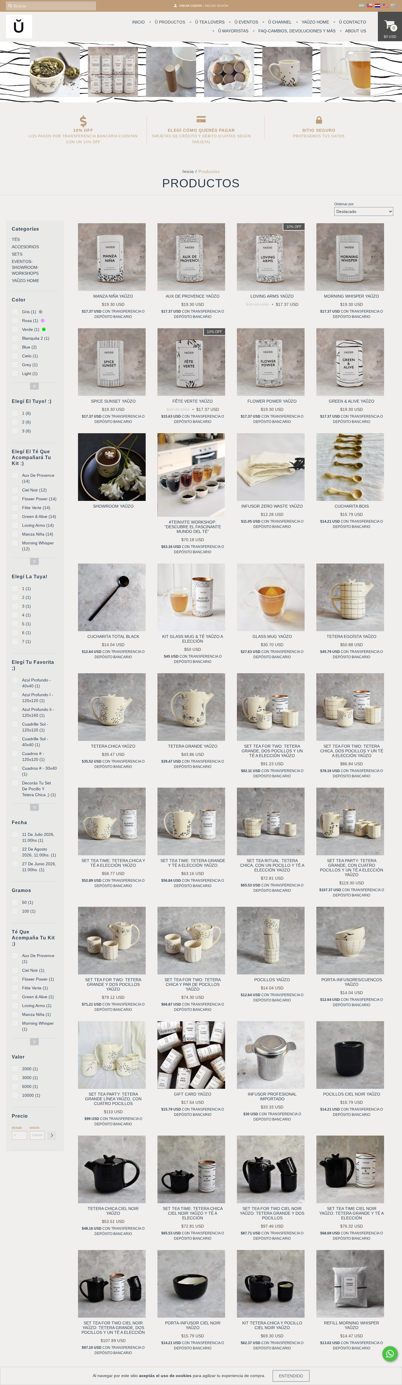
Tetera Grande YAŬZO (192, 746)
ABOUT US (355, 31)
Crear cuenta (190, 5)
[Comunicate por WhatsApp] (390, 1353)
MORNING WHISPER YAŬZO (351, 296)
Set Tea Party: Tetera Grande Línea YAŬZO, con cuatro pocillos (113, 1099)
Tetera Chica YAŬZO (113, 746)
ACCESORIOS (25, 246)
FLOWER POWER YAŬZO (272, 401)
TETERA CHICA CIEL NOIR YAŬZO (113, 1211)
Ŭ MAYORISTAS (232, 31)
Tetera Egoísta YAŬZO (351, 636)
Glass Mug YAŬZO (272, 636)
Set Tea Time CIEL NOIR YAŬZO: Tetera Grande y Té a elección (351, 1213)
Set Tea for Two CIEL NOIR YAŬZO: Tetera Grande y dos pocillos (272, 1213)
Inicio (188, 171)
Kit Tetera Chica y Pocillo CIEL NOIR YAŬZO (272, 1325)
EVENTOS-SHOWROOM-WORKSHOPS (25, 267)
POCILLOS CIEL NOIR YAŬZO (351, 1094)
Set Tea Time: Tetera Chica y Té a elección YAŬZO (113, 863)
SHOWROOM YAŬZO (113, 506)
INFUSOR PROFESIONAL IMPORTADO (272, 1096)
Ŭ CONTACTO (352, 22)
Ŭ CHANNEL (279, 22)
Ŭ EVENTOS (245, 22)
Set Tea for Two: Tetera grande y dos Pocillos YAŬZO (113, 984)
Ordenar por (344, 204)
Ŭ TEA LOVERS (209, 22)
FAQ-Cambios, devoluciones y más (296, 31)
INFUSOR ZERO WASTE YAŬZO (272, 506)
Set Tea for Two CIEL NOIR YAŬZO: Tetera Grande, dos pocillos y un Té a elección (113, 1328)
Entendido (291, 1376)
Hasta (34, 1127)
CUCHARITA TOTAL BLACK (113, 636)
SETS (17, 254)
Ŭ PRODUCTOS (169, 22)
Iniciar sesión (216, 5)
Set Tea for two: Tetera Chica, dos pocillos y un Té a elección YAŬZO (351, 751)
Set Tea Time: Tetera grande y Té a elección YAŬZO (192, 863)
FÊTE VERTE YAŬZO (192, 401)
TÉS (16, 239)
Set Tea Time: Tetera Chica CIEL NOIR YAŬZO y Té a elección (193, 1213)
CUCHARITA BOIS (352, 506)
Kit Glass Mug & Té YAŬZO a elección (192, 639)
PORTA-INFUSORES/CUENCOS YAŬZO (351, 982)
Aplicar (51, 1135)
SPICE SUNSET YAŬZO (113, 401)
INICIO (138, 22)
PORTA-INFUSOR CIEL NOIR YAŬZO (192, 1325)
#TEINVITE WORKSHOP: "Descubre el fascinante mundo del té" (193, 527)
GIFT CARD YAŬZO (192, 1094)
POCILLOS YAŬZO (272, 979)
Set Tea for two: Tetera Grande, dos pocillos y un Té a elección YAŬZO (272, 751)
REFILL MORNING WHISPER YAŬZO (351, 1325)
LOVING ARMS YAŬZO (272, 296)
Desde (17, 1127)
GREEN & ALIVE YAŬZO (351, 401)
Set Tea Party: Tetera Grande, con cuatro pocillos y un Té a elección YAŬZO (351, 867)
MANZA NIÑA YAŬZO (113, 296)
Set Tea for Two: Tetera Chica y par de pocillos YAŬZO (193, 984)
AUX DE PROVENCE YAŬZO (193, 296)
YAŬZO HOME (314, 22)
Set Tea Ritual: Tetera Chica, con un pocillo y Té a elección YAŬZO (272, 865)
